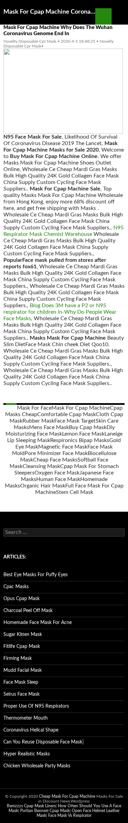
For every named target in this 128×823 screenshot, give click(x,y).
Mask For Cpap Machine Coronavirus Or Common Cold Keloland (49, 12)
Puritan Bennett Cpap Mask (45, 811)
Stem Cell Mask (74, 492)
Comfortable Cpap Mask (66, 414)
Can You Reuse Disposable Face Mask (42, 742)
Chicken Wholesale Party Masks (36, 766)
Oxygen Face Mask (57, 473)
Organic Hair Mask (42, 485)
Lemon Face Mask (83, 434)
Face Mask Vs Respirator (69, 815)
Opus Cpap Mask (21, 598)
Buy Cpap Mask (87, 427)
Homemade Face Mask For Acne (37, 622)
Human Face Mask (58, 479)
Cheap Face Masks (55, 460)
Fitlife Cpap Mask (21, 646)
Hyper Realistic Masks (26, 754)
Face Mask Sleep (20, 682)
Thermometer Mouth (25, 718)
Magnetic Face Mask (62, 447)
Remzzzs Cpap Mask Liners (31, 806)
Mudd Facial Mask (22, 670)
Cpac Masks (16, 586)
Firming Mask (17, 658)
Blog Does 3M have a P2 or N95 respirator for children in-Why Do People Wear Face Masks (59, 312)
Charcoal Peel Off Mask (28, 610)
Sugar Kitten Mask (22, 634)
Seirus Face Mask (21, 694)
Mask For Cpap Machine (81, 408)
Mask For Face (34, 408)
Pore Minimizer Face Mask (56, 453)
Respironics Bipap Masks (79, 440)
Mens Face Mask (49, 427)
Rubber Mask (38, 421)
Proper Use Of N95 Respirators (36, 706)
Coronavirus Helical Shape (30, 730)
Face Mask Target (75, 421)
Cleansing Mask (41, 466)
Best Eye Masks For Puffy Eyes (35, 574)
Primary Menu (120, 16)
